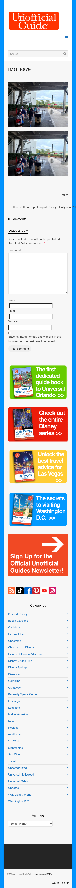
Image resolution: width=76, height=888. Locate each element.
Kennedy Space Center (23, 694)
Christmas (14, 640)
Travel (12, 761)
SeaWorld (14, 741)
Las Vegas (14, 701)
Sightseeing (15, 747)
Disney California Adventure (26, 654)
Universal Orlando (19, 781)
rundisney (14, 734)
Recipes (13, 727)
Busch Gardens (18, 620)
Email (11, 310)
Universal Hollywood (21, 774)
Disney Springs (17, 667)
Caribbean (14, 627)
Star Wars (14, 754)
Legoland (14, 707)
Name (12, 300)
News (11, 721)
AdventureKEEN (44, 874)
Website (13, 321)
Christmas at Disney (21, 647)
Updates (13, 787)
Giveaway (14, 687)
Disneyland (15, 674)
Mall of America (18, 714)
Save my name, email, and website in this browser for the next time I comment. (34, 339)
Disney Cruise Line (20, 660)
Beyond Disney (17, 614)
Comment (14, 250)
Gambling (14, 680)
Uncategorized (17, 767)
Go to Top (58, 882)
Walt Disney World (19, 794)
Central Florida (17, 634)
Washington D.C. (19, 801)
